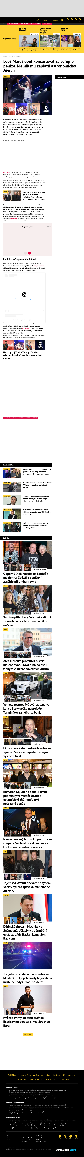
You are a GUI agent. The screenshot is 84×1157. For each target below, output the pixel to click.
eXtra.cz (31, 1149)
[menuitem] (38, 20)
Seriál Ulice (12, 1075)
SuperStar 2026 (47, 24)
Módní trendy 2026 (59, 1075)
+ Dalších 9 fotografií (39, 835)
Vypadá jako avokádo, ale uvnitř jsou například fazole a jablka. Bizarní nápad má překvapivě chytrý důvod (38, 1124)
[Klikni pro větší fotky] (27, 89)
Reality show (72, 1075)
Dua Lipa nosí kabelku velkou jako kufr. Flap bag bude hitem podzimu (28, 1111)
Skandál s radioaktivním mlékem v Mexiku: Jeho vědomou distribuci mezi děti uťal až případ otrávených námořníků (41, 1107)
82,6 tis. (79, 20)
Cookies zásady (40, 1136)
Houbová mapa (65, 1079)
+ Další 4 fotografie (38, 922)
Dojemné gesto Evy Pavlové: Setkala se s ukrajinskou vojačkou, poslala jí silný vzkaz (29, 49)
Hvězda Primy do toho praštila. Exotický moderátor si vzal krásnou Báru (26, 1021)
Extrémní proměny (36, 1079)
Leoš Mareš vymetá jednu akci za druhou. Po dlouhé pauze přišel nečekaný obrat (35, 525)
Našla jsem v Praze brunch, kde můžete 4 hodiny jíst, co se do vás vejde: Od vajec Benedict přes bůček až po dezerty (41, 1126)
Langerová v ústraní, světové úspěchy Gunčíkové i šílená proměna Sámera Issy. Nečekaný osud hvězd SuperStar (70, 49)
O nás (8, 1136)
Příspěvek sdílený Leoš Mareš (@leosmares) (24, 320)
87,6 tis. (75, 20)
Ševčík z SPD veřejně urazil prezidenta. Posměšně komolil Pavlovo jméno (29, 1092)
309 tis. (67, 20)
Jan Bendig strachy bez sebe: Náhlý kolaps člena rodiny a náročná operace (29, 1094)
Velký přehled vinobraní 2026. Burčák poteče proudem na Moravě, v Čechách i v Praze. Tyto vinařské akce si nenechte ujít (42, 1120)
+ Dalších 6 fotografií (39, 700)
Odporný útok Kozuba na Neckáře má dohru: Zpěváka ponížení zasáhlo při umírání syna (25, 577)
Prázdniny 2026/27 (51, 1079)
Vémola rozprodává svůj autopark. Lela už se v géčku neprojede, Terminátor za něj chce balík (26, 708)
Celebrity (46, 20)
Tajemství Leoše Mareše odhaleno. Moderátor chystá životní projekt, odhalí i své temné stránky (36, 498)
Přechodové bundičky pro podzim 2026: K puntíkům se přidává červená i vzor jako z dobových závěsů (37, 1105)
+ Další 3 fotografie (38, 744)
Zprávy (38, 20)
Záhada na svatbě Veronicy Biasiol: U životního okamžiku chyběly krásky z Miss (49, 49)
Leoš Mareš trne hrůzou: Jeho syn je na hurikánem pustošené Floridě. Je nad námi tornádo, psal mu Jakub (34, 195)
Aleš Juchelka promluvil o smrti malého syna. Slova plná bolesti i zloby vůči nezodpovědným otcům (26, 665)
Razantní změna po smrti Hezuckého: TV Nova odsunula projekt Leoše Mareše (37, 485)
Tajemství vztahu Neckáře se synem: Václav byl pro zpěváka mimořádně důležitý (27, 887)
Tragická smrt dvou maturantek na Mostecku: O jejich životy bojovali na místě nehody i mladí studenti (27, 978)
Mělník (14, 418)
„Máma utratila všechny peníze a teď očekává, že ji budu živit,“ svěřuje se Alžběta (31, 1109)
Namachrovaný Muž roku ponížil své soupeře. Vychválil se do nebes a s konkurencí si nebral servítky (27, 843)
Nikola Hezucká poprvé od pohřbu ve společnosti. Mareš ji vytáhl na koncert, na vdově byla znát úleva (37, 471)
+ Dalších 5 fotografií (39, 657)
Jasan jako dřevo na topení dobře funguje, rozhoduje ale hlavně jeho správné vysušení (33, 1128)
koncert (21, 418)
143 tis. (71, 20)
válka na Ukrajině (13, 24)
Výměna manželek (25, 1075)
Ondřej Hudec (20, 140)
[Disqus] (27, 442)
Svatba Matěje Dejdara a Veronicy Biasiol (31, 24)
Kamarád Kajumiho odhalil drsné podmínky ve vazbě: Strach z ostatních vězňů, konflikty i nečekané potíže (25, 798)
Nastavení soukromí (41, 1141)
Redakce (9, 1137)
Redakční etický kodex (27, 1137)
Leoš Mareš (6, 172)
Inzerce (23, 1136)
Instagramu (13, 219)
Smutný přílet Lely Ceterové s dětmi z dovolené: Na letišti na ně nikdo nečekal (27, 621)
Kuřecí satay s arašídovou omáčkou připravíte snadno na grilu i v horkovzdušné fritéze (33, 1122)
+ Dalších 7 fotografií (39, 613)
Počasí (48, 1075)
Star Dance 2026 (22, 1079)
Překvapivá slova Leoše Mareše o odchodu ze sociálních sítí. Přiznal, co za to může (37, 512)
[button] (62, 20)
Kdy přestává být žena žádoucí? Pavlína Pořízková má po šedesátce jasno (29, 1113)
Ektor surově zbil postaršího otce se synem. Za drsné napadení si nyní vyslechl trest (27, 752)
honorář (28, 418)
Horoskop (55, 20)
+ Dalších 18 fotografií (39, 569)
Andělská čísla (38, 1075)
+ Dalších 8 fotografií (39, 788)
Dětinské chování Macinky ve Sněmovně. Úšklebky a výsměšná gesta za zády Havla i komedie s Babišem (25, 932)
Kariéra (9, 1139)
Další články (27, 1034)
